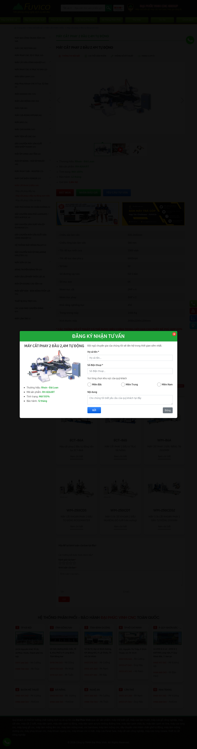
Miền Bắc (97, 384)
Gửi (94, 410)
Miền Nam (167, 384)
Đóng (168, 410)
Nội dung (92, 392)
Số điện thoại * (95, 365)
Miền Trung (132, 384)
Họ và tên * (93, 351)
